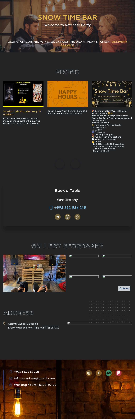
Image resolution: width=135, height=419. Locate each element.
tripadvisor (109, 373)
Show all (125, 288)
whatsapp (68, 217)
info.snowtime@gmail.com (34, 378)
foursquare (119, 373)
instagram (89, 373)
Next (75, 164)
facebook (99, 373)
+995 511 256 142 (70, 207)
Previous (59, 164)
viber (77, 217)
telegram (58, 217)
